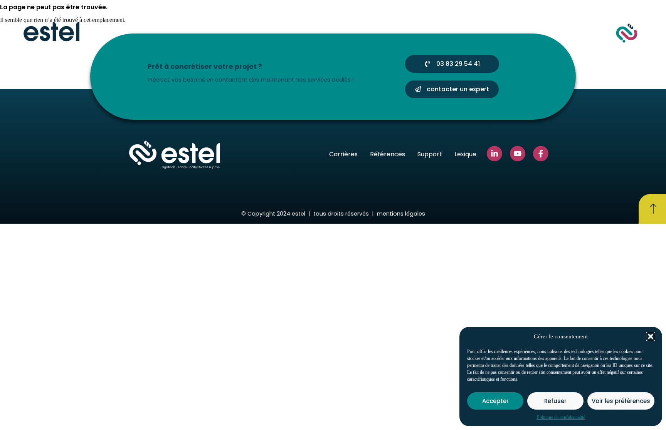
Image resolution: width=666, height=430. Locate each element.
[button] (650, 336)
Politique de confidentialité (561, 417)
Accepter (495, 401)
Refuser (555, 401)
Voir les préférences (621, 401)
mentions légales (401, 214)
